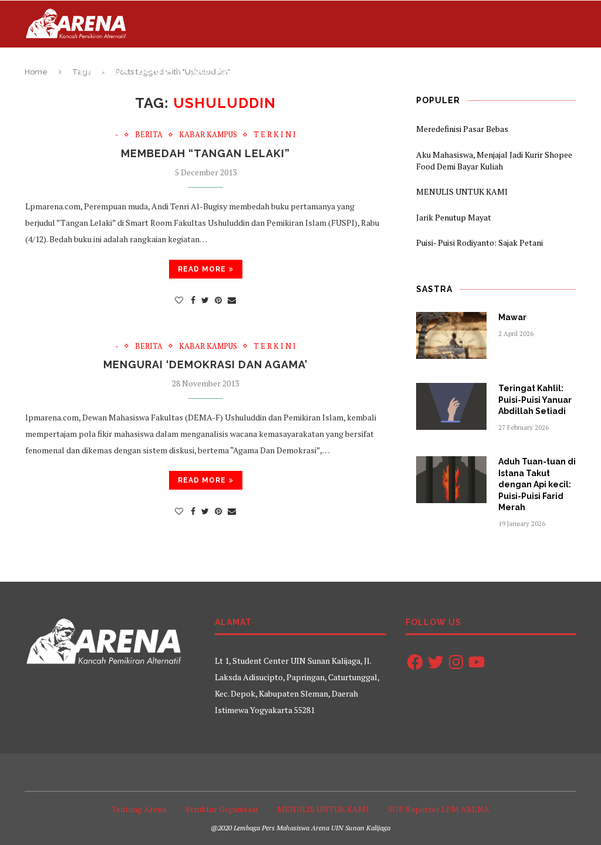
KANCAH (378, 71)
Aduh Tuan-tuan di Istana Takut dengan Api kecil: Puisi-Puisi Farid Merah (537, 484)
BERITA (155, 71)
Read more (202, 269)
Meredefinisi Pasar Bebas (462, 128)
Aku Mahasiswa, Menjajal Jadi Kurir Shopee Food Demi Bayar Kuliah (494, 160)
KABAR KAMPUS (208, 135)
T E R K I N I (275, 135)
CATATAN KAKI (444, 71)
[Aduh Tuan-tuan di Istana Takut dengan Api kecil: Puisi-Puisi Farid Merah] (451, 479)
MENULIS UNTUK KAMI (462, 191)
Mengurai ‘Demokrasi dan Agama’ (205, 364)
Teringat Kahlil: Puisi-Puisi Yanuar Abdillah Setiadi (535, 400)
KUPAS (264, 71)
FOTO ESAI (323, 71)
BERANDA (104, 71)
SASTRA (210, 71)
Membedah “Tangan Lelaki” (205, 153)
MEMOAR (510, 71)
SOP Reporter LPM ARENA (438, 809)
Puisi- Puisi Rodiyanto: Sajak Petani (479, 242)
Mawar (512, 317)
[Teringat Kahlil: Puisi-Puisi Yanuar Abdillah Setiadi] (451, 406)
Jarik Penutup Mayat (453, 217)
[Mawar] (451, 335)
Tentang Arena (139, 809)
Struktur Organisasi (221, 809)
